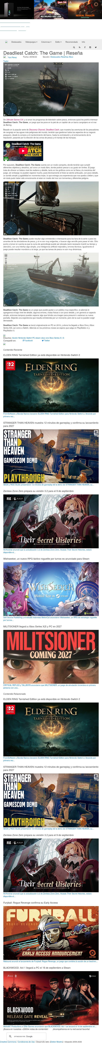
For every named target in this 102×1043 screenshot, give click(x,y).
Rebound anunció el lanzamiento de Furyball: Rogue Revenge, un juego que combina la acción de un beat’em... (50, 961)
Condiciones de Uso (26, 1041)
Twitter (47, 340)
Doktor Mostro (56, 1041)
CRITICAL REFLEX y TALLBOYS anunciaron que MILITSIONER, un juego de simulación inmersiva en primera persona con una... (49, 686)
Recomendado (71, 42)
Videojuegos (30, 42)
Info (83, 42)
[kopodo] (6, 42)
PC (33, 337)
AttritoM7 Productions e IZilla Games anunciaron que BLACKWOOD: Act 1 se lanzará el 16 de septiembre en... (49, 1026)
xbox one (45, 337)
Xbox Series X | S (56, 337)
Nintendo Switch (25, 337)
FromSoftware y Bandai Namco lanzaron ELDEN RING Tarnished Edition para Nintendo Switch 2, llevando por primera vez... (49, 415)
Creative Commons (8, 1041)
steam (38, 337)
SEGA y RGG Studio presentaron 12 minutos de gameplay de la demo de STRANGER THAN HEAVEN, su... (48, 484)
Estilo (57, 42)
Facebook (28, 340)
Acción (15, 337)
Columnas (45, 42)
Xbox (71, 56)
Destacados (16, 42)
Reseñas (64, 56)
